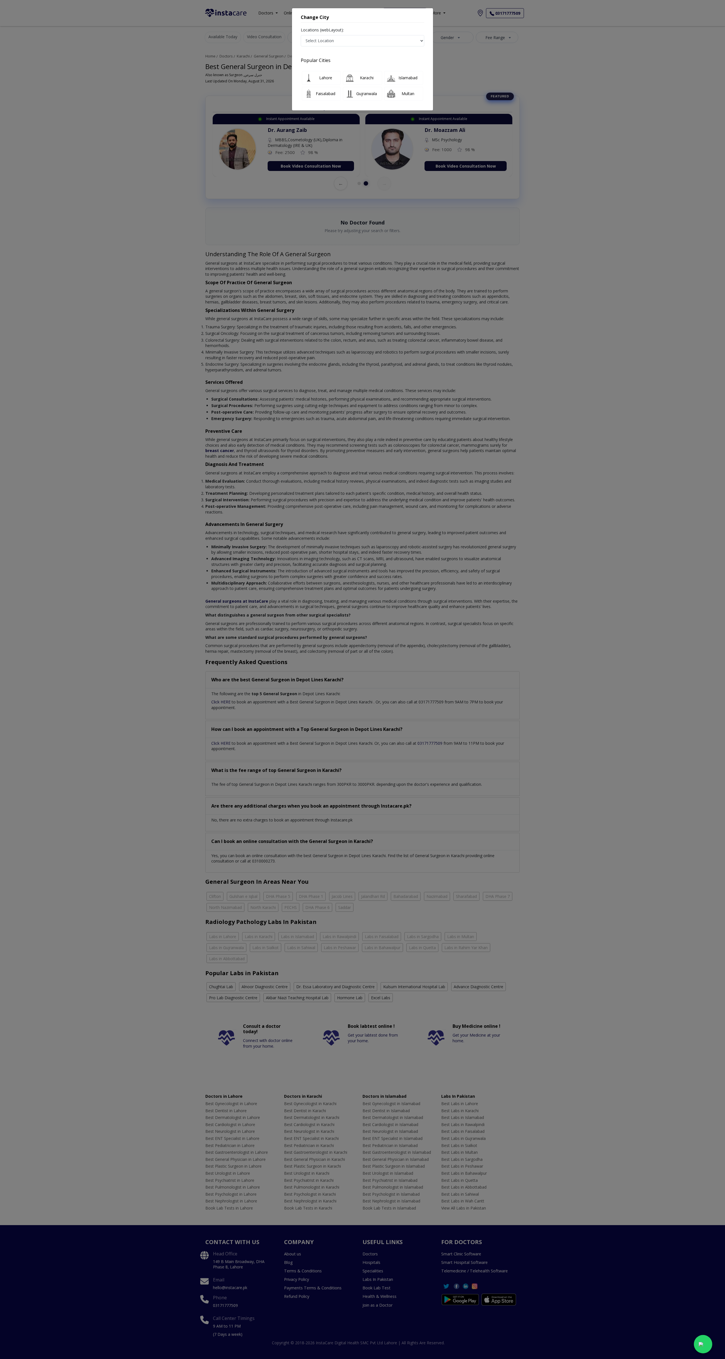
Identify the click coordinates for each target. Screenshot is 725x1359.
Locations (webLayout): (322, 30)
